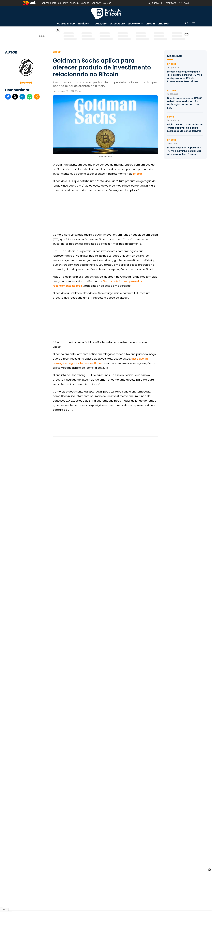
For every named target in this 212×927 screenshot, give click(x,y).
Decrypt (26, 83)
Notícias (83, 23)
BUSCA (155, 3)
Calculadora (117, 23)
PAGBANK (74, 3)
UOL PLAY (96, 3)
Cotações (101, 23)
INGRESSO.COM (48, 3)
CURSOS (85, 3)
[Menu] (194, 23)
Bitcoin (150, 23)
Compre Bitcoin (66, 23)
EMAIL (186, 3)
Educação (134, 23)
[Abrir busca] (186, 23)
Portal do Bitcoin (106, 13)
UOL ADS (107, 3)
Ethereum (163, 23)
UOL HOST (63, 3)
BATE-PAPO (171, 3)
